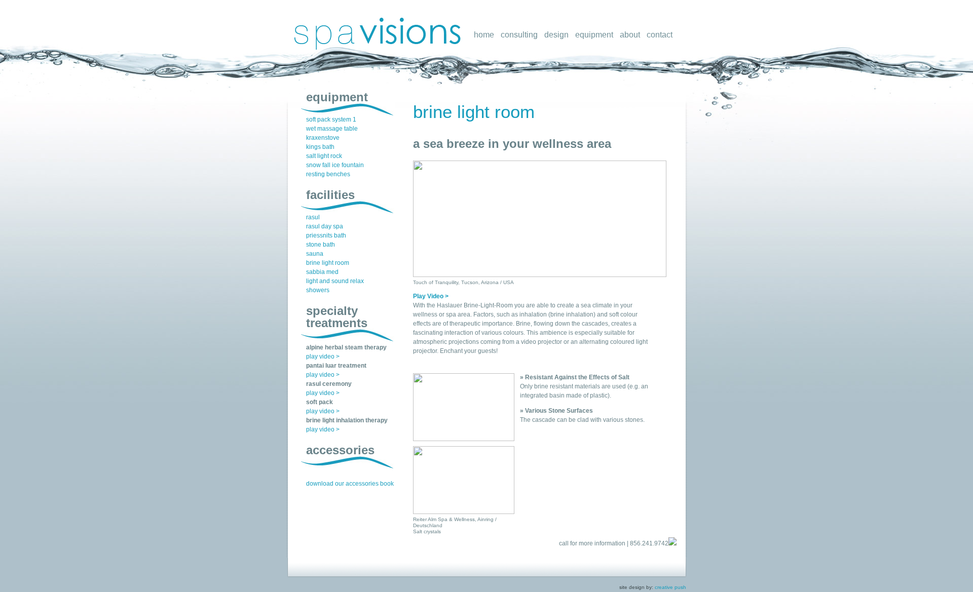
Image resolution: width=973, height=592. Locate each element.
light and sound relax (335, 281)
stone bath (320, 244)
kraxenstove (323, 137)
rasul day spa (324, 226)
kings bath (320, 146)
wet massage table (332, 128)
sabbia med (322, 271)
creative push (670, 587)
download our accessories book (350, 483)
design (556, 34)
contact (659, 34)
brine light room (474, 112)
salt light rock (324, 156)
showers (317, 290)
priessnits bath (326, 235)
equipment (594, 34)
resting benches (328, 174)
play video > (323, 356)
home (484, 34)
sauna (314, 253)
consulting (519, 34)
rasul (313, 217)
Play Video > (430, 296)
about (630, 34)
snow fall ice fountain (335, 165)
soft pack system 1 (331, 119)
